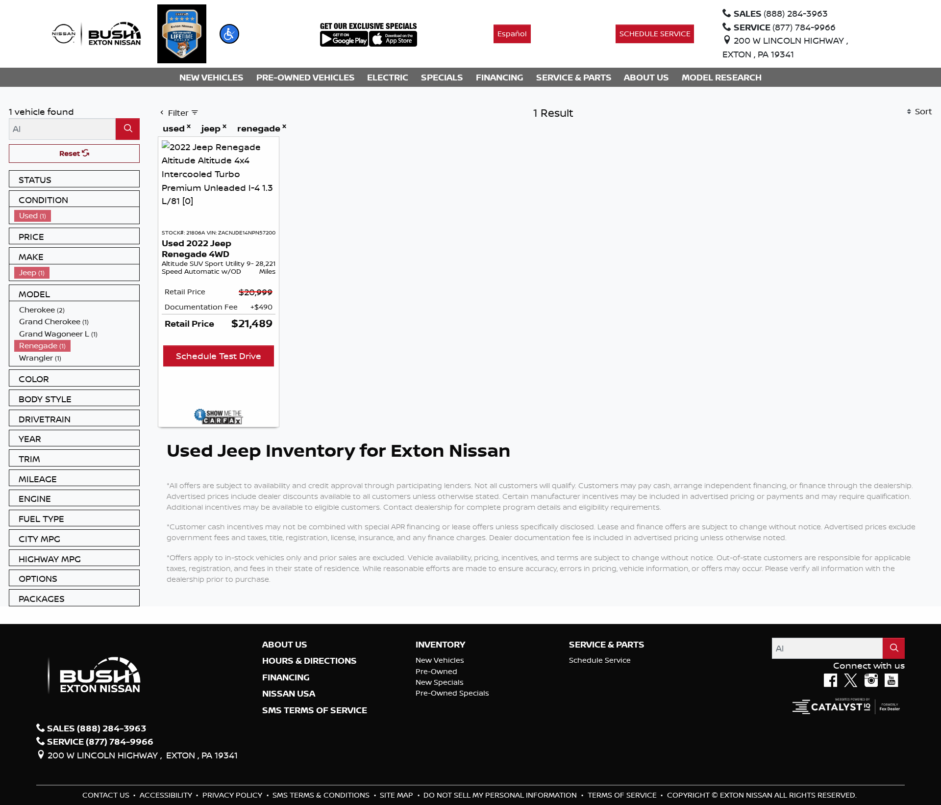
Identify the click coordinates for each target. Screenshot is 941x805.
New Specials (440, 682)
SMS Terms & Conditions (321, 795)
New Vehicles (440, 660)
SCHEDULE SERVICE (655, 33)
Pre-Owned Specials (452, 693)
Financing (286, 677)
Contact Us (106, 795)
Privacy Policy (233, 795)
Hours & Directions (309, 661)
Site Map (397, 795)
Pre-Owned (436, 671)
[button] (229, 34)
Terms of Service (623, 795)
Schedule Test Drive (218, 355)
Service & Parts (606, 644)
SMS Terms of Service (314, 710)
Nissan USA (288, 694)
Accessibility (167, 795)
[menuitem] (77, 215)
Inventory (440, 644)
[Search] (128, 128)
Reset (70, 153)
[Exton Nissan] (96, 32)
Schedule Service (600, 660)
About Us (284, 644)
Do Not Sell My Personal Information (501, 795)
